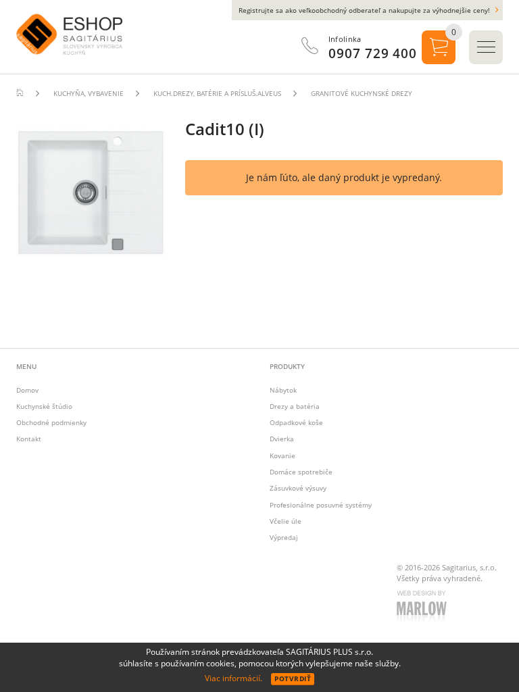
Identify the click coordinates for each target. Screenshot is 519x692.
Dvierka (282, 438)
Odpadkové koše (296, 422)
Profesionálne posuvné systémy (321, 505)
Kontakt (28, 438)
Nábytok (283, 390)
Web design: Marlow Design (424, 607)
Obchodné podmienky (51, 422)
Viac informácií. (233, 678)
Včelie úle (285, 521)
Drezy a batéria (295, 406)
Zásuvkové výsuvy (298, 488)
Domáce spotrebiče (301, 471)
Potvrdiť (292, 678)
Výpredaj (284, 537)
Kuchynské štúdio (44, 406)
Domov (27, 390)
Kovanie (282, 455)
